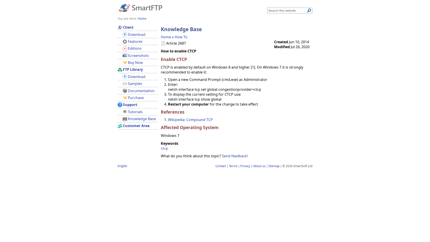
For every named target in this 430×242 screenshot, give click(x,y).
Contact (220, 166)
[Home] (141, 7)
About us (259, 166)
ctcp (164, 148)
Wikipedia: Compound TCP (190, 119)
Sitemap (274, 166)
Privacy (245, 166)
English (122, 166)
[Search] (309, 11)
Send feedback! (235, 155)
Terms (233, 166)
